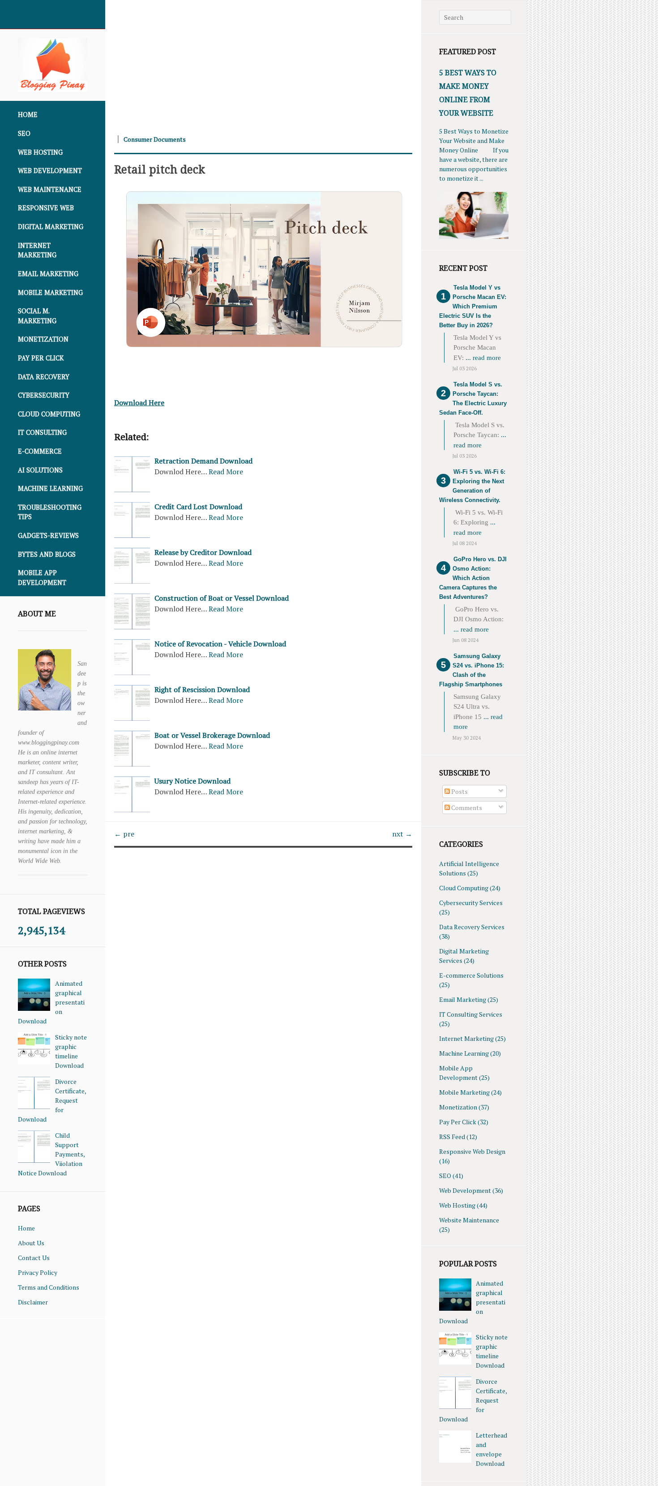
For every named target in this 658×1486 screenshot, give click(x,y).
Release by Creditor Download (203, 552)
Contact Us (34, 1257)
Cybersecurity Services (471, 902)
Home (28, 114)
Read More (226, 472)
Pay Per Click (41, 358)
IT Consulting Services (470, 1014)
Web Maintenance (49, 189)
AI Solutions (40, 470)
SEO (24, 133)
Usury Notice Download (192, 781)
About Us (31, 1243)
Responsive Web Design (472, 1151)
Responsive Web (46, 208)
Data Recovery (43, 377)
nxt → (402, 834)
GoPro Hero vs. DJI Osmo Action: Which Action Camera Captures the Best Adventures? (473, 578)
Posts (459, 791)
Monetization (43, 339)
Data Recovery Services (471, 927)
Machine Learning (50, 488)
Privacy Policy (37, 1272)
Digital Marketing (50, 226)
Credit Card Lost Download (198, 506)
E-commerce (40, 451)
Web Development (50, 170)
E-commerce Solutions (471, 975)
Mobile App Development (42, 577)
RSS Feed (452, 1136)
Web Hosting (40, 152)
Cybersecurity (43, 395)
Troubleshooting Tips (49, 512)
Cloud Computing (49, 414)
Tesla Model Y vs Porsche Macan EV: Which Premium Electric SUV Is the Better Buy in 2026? (472, 306)
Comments (466, 807)
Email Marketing (48, 273)
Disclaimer (33, 1302)
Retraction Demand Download (203, 461)
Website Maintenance (469, 1220)
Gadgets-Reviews (48, 535)
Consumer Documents (155, 139)
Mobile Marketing (50, 292)
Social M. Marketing (37, 316)
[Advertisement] (263, 63)
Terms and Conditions (48, 1287)
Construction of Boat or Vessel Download (221, 598)
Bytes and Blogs (47, 554)
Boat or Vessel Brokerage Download (212, 735)
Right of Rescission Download (202, 689)
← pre (124, 834)
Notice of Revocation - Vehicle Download (220, 644)
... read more (483, 357)
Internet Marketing (37, 250)
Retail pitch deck (159, 169)
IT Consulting (42, 432)
